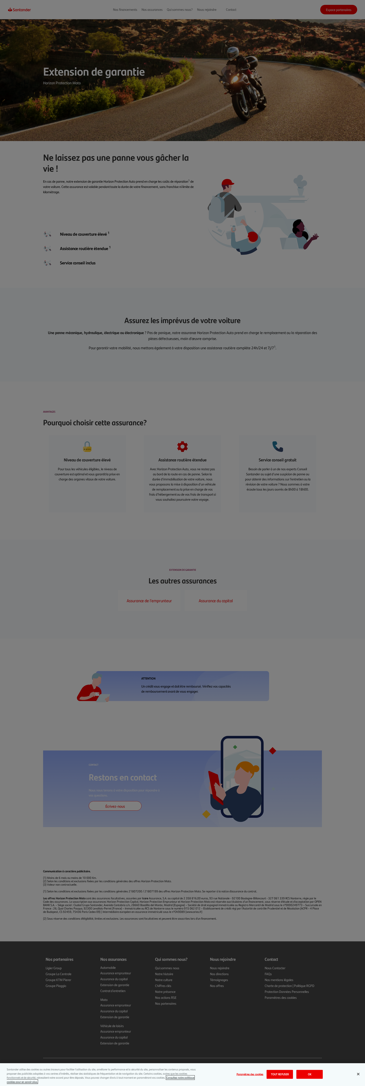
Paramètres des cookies (250, 1074)
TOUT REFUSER (280, 1074)
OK (309, 1074)
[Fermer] (358, 1074)
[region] (182, 1074)
